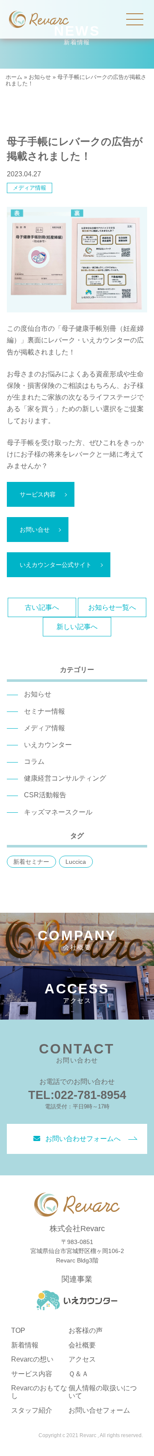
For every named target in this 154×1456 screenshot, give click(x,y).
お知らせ (40, 77)
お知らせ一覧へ (112, 607)
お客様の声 (85, 1330)
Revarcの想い (32, 1359)
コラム (34, 761)
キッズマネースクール (58, 812)
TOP (18, 1330)
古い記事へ (42, 607)
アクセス (82, 1359)
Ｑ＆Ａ (78, 1373)
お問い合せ (35, 529)
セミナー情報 (44, 711)
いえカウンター (48, 744)
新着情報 (24, 1345)
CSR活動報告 (45, 795)
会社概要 (82, 1345)
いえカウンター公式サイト (56, 564)
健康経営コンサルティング (65, 778)
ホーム (14, 77)
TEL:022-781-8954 (77, 1095)
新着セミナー (31, 861)
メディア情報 (29, 188)
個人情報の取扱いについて (102, 1391)
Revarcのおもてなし (39, 1391)
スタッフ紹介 (31, 1410)
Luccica (75, 861)
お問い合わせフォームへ (83, 1138)
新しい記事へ (77, 626)
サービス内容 (38, 494)
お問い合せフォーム (99, 1410)
